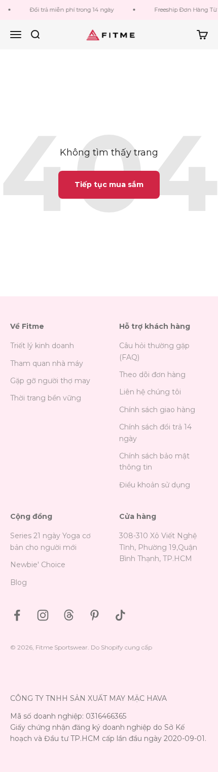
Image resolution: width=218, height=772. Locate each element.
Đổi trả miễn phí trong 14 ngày (70, 9)
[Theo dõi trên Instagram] (43, 615)
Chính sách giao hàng (157, 409)
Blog (18, 582)
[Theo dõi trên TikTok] (120, 615)
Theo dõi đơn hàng (152, 374)
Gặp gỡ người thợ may (50, 380)
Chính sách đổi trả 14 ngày (155, 432)
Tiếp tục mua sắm (109, 184)
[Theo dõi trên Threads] (69, 615)
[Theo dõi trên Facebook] (17, 615)
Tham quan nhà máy (46, 363)
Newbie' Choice (37, 564)
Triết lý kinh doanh (42, 345)
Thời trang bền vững (45, 398)
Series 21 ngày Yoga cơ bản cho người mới (50, 541)
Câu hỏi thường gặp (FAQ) (154, 351)
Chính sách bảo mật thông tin (154, 461)
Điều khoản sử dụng (154, 484)
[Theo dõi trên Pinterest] (94, 615)
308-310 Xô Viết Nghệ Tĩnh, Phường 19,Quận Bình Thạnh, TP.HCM (158, 547)
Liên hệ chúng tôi (150, 391)
